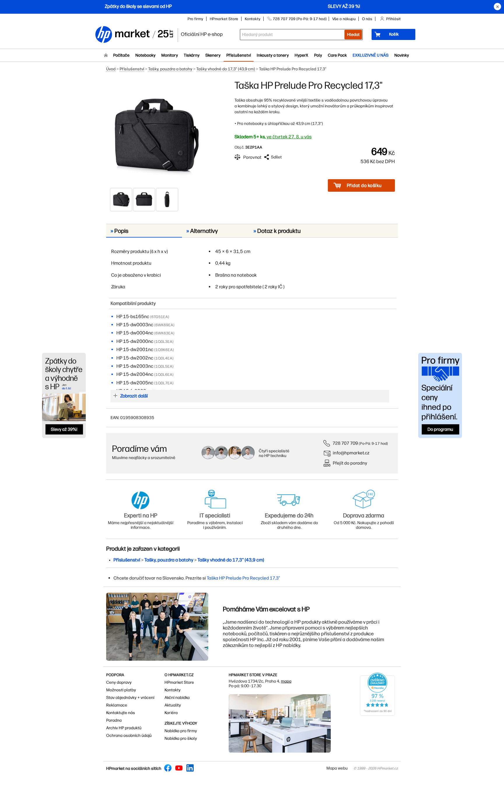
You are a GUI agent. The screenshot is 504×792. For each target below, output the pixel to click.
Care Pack (337, 55)
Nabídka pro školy (180, 738)
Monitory (169, 55)
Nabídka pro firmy (180, 730)
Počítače (121, 55)
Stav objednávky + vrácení (130, 697)
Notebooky (145, 55)
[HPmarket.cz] (134, 35)
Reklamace (116, 705)
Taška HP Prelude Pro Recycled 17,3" (243, 578)
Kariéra (171, 712)
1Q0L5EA (163, 366)
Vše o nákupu (344, 19)
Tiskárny (192, 55)
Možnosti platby (121, 690)
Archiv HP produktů (123, 727)
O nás (367, 19)
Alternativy (202, 230)
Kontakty (252, 19)
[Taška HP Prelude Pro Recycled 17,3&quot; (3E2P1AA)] (155, 133)
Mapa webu (337, 768)
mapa (286, 681)
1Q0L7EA (163, 383)
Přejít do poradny (350, 463)
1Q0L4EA (163, 358)
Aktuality (172, 705)
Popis (119, 230)
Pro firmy (195, 19)
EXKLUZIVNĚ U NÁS (370, 55)
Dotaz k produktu (277, 230)
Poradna (114, 720)
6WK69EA (164, 325)
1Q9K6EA (164, 350)
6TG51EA (159, 317)
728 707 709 (345, 443)
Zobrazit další (134, 396)
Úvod (111, 69)
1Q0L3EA (163, 341)
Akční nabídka (177, 697)
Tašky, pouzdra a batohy (170, 69)
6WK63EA (164, 333)
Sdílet (276, 157)
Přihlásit (393, 19)
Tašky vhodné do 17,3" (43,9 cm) (225, 69)
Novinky (401, 55)
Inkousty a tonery (273, 55)
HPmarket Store (224, 19)
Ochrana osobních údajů (129, 735)
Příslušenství (238, 55)
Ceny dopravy (119, 682)
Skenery (212, 55)
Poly (318, 55)
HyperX (301, 55)
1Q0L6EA (163, 374)
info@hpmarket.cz (351, 453)
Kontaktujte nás (120, 712)
